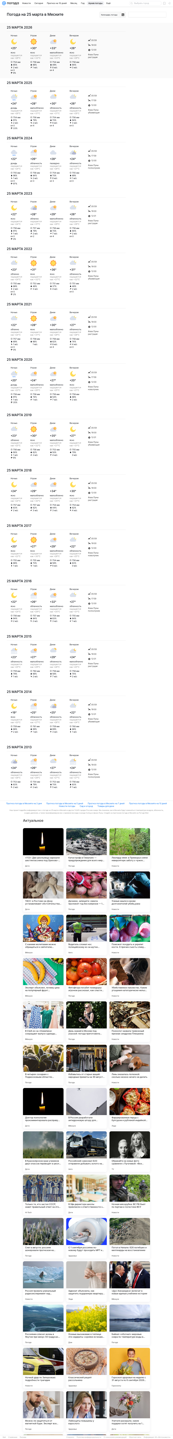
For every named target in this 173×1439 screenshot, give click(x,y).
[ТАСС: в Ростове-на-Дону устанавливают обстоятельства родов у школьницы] (43, 891)
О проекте (70, 1437)
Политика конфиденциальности (89, 1437)
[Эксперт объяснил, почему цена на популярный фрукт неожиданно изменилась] (43, 978)
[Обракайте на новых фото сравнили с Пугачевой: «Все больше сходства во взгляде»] (129, 1151)
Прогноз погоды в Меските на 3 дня (24, 803)
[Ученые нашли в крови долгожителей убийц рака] (129, 891)
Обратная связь (135, 1437)
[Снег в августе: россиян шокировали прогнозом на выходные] (43, 1238)
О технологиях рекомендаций (115, 1437)
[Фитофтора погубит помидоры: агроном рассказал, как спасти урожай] (86, 978)
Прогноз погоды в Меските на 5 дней (64, 803)
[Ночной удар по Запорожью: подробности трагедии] (43, 1368)
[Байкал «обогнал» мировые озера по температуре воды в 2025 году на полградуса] (129, 1325)
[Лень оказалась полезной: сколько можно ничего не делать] (129, 1065)
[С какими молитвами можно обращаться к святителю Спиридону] (43, 935)
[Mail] (4, 3)
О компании (12, 1437)
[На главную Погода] (12, 3)
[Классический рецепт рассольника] (86, 1368)
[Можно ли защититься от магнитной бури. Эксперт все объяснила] (43, 1411)
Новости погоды (67, 806)
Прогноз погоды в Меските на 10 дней (148, 803)
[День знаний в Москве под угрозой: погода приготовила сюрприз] (86, 1021)
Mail (4, 1437)
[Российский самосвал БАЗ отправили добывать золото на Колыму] (86, 1151)
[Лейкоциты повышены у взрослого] (86, 1411)
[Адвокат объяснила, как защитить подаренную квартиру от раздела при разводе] (86, 1281)
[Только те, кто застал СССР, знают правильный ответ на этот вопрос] (43, 1195)
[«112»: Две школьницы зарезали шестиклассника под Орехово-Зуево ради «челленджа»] (43, 848)
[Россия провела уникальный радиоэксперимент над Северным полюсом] (43, 1281)
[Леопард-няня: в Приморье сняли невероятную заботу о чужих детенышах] (129, 848)
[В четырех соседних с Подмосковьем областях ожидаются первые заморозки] (43, 1065)
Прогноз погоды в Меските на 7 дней (106, 803)
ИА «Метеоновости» (163, 1437)
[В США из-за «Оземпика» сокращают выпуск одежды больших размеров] (43, 1021)
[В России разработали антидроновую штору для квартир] (86, 1108)
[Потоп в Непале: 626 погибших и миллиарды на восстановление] (129, 1238)
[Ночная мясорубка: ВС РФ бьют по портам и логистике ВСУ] (129, 1195)
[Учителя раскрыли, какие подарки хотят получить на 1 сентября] (129, 1411)
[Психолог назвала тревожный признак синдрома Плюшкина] (129, 1021)
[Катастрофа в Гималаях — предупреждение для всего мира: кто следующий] (86, 848)
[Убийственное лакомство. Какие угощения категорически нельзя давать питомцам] (129, 978)
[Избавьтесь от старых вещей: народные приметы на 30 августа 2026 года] (86, 1065)
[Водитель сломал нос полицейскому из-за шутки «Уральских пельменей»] (86, 935)
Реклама (23, 1437)
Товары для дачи (105, 806)
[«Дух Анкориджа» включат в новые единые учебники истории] (129, 1281)
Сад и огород (86, 806)
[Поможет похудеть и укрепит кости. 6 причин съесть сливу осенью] (129, 935)
